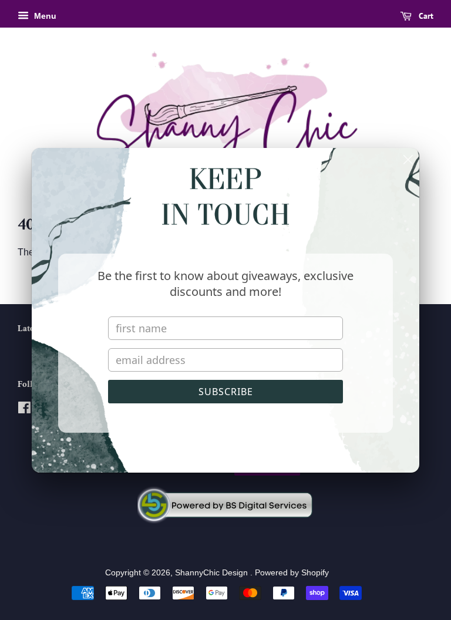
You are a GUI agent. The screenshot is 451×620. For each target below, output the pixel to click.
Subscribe (225, 391)
